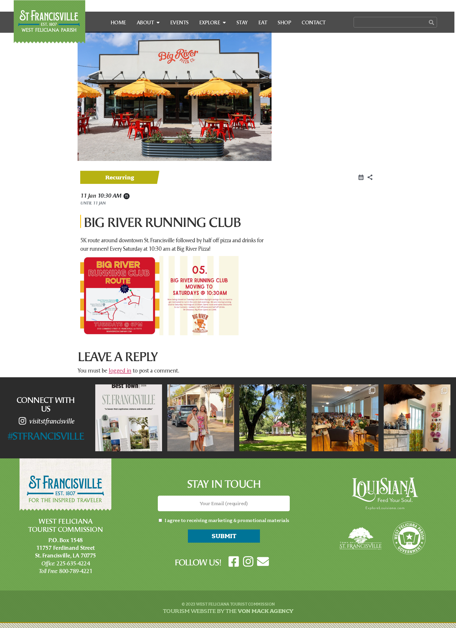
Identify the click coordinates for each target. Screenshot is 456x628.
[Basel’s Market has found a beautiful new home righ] (417, 417)
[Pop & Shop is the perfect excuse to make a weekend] (200, 417)
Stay (242, 22)
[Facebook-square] (233, 562)
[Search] (431, 22)
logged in (120, 370)
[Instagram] (248, 562)
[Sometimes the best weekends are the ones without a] (272, 417)
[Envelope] (263, 562)
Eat (262, 22)
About (145, 22)
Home (118, 22)
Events (179, 22)
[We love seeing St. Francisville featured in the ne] (345, 417)
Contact (314, 22)
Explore (209, 22)
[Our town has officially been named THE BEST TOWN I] (128, 417)
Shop (284, 22)
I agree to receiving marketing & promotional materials (227, 520)
